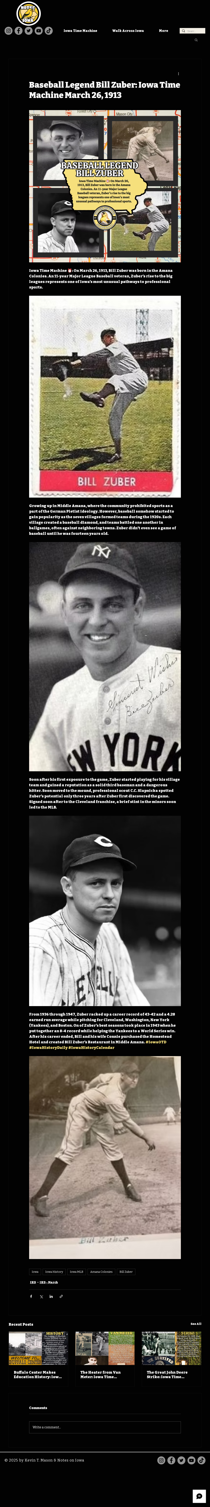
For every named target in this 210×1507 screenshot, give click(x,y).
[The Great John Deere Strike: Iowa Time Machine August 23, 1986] (171, 1348)
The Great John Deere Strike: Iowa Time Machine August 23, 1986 (170, 1374)
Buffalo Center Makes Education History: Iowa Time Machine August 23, (38, 1374)
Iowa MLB (76, 1272)
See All (196, 1324)
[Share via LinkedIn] (51, 1296)
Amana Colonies (101, 1272)
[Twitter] (29, 31)
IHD (33, 1282)
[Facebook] (19, 31)
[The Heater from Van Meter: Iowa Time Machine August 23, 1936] (105, 1348)
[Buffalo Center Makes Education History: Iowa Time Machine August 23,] (38, 1348)
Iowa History (54, 1272)
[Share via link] (61, 1296)
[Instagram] (9, 31)
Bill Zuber (126, 1272)
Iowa (35, 1272)
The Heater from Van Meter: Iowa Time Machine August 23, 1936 (103, 1374)
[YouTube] (39, 31)
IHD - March (49, 1282)
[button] (196, 39)
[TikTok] (49, 31)
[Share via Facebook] (31, 1296)
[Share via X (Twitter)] (41, 1296)
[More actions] (178, 73)
